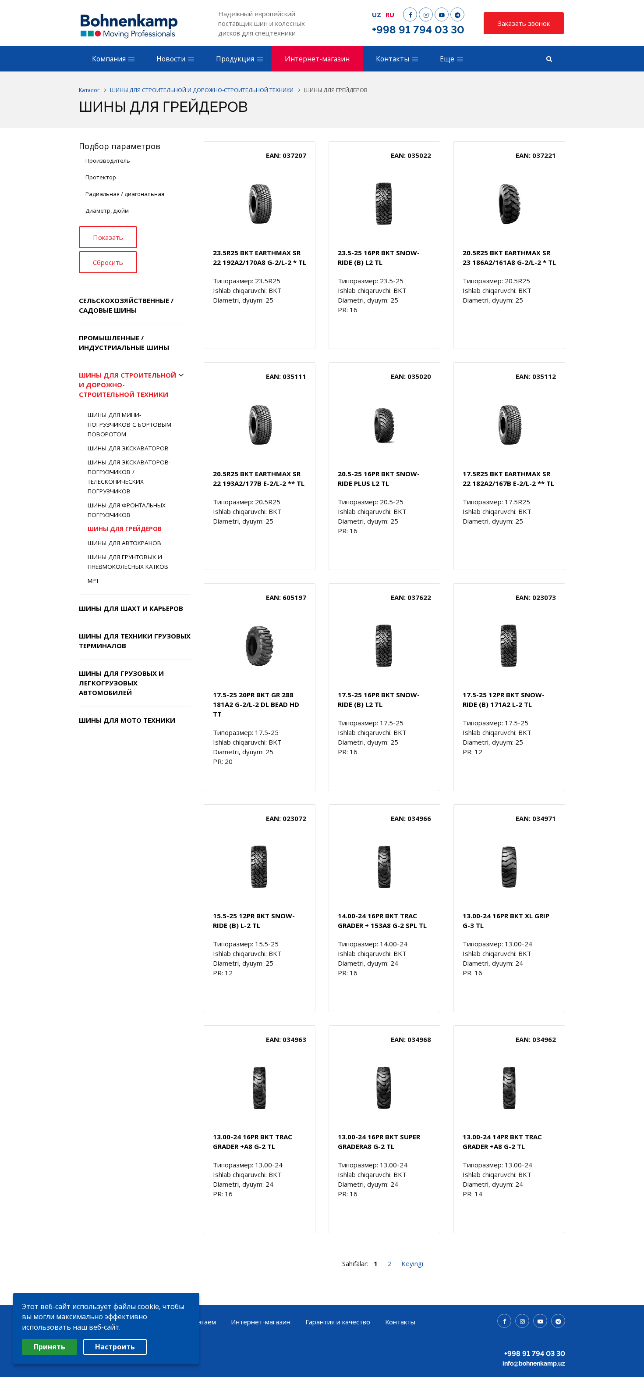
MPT (93, 581)
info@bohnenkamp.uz (533, 1363)
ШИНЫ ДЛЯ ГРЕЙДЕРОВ (125, 529)
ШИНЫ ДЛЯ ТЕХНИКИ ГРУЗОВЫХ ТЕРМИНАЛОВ (135, 640)
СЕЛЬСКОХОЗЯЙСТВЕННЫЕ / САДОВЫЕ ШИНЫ (126, 305)
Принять (49, 1347)
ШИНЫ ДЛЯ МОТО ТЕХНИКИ (127, 720)
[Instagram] (426, 14)
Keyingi (412, 1263)
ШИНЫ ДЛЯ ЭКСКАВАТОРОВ (128, 448)
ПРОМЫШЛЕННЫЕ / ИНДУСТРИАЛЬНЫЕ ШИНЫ (124, 342)
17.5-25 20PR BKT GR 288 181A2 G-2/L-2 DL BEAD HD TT (256, 704)
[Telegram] (457, 14)
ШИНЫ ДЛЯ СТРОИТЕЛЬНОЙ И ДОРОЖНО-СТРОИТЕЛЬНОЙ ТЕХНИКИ (127, 385)
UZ (376, 14)
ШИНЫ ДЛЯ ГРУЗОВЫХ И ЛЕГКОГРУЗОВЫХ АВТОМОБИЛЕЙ (121, 683)
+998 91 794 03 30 (418, 29)
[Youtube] (442, 14)
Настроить (115, 1347)
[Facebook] (410, 14)
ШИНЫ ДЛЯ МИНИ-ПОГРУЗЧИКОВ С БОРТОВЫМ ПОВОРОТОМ (129, 424)
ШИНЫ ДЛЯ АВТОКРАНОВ (124, 543)
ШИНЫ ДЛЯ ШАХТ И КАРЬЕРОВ (131, 608)
